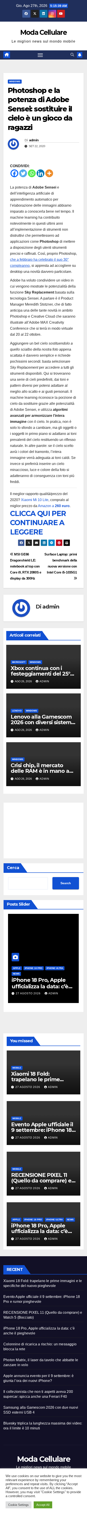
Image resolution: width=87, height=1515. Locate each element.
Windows (14, 81)
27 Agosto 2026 (28, 993)
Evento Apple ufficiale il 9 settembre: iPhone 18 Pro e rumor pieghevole (42, 1130)
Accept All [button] (43, 1505)
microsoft (18, 662)
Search (65, 883)
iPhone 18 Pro (33, 968)
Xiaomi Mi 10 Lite (34, 500)
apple (17, 968)
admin (34, 140)
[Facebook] (14, 173)
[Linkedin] (40, 173)
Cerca (13, 867)
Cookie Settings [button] (18, 1505)
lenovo (17, 710)
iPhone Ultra (55, 968)
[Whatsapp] (32, 173)
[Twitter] (23, 173)
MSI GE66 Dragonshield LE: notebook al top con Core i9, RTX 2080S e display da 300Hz (25, 566)
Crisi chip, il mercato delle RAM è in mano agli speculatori (43, 771)
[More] (49, 173)
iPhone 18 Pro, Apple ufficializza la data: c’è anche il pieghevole (40, 986)
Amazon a (54, 506)
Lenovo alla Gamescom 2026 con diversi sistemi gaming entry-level (41, 722)
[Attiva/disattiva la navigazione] (40, 55)
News (16, 973)
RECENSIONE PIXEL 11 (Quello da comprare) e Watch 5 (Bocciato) (41, 1180)
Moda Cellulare (43, 32)
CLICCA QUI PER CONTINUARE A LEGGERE (38, 522)
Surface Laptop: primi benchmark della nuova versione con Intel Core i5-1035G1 (60, 563)
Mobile (16, 1068)
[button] (72, 55)
